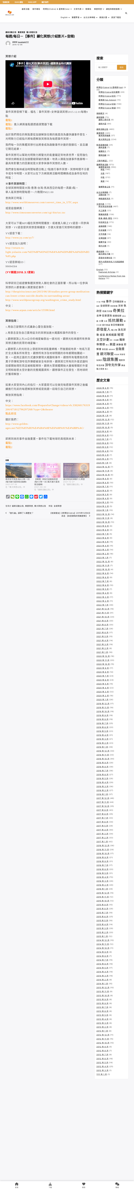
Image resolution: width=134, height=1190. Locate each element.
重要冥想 (98, 9)
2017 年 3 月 (102, 834)
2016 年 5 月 (102, 873)
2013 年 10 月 (102, 995)
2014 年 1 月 (102, 983)
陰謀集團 (110, 359)
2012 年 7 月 (102, 1054)
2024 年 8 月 (102, 483)
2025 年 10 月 (103, 427)
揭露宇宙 (102, 242)
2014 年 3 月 (102, 976)
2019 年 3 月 (102, 739)
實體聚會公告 (104, 187)
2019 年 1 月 (102, 747)
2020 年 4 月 (102, 688)
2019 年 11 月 (102, 707)
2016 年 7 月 (102, 865)
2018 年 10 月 (102, 759)
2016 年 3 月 (102, 881)
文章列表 (78, 9)
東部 (103, 181)
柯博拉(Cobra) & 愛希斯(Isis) (56, 9)
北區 (103, 173)
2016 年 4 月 (102, 877)
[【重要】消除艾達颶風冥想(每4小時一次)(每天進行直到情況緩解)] (47, 470)
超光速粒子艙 (104, 254)
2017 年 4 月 (102, 830)
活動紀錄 (102, 195)
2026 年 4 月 (102, 404)
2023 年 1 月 (102, 558)
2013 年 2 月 (102, 1027)
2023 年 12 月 (103, 514)
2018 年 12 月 (102, 751)
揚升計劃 (102, 246)
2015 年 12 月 (102, 893)
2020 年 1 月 (102, 699)
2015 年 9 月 (102, 905)
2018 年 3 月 (102, 786)
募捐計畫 (103, 17)
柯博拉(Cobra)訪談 (107, 104)
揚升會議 (106, 325)
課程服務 (100, 117)
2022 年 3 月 (102, 597)
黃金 (123, 365)
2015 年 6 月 (102, 916)
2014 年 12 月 (102, 940)
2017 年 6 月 (102, 822)
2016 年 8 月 (102, 861)
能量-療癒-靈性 (105, 218)
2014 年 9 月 (102, 952)
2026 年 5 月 (102, 400)
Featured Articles (107, 272)
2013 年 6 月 (102, 1011)
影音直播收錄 (102, 145)
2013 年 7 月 (102, 1007)
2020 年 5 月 (102, 684)
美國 (113, 344)
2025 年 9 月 (102, 431)
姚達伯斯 (117, 315)
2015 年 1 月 (102, 936)
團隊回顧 (102, 155)
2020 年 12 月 (103, 656)
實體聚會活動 (102, 164)
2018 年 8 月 (102, 767)
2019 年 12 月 (102, 703)
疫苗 (102, 334)
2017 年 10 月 (102, 806)
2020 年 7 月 (102, 676)
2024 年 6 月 (102, 490)
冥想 (120, 305)
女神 (98, 315)
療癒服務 (100, 251)
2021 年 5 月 (102, 636)
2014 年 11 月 (102, 944)
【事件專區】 (102, 161)
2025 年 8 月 (102, 435)
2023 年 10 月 (103, 522)
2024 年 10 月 (103, 475)
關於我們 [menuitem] (45, 2)
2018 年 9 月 (102, 763)
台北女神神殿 (89, 17)
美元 (107, 345)
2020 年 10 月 (103, 664)
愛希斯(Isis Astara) (107, 100)
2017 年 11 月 (102, 802)
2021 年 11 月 (102, 613)
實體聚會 (76, 17)
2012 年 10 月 (102, 1043)
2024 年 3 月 (102, 502)
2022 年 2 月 (102, 601)
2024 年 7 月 (102, 486)
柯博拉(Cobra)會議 (107, 108)
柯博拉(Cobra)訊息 (107, 96)
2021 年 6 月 (102, 632)
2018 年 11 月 (102, 755)
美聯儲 (119, 344)
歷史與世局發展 (105, 206)
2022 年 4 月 (102, 593)
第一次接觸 (114, 340)
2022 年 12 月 (103, 561)
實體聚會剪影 (104, 167)
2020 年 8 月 (102, 672)
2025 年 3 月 (102, 455)
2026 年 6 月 (102, 396)
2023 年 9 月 (102, 526)
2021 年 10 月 (102, 617)
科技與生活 (103, 222)
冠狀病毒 (114, 306)
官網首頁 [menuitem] (6, 2)
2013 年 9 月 (102, 999)
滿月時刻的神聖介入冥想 (74, 479)
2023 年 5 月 (102, 542)
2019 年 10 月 (102, 711)
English (99, 269)
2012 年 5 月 (102, 1062)
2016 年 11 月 (102, 849)
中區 (103, 177)
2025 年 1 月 (102, 463)
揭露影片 (102, 151)
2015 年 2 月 (102, 932)
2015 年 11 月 (102, 897)
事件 (109, 301)
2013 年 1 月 (102, 1031)
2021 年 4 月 (102, 640)
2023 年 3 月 (102, 550)
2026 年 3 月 (102, 408)
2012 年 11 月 (102, 1039)
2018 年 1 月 (102, 794)
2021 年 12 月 (102, 609)
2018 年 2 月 (102, 790)
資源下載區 (116, 17)
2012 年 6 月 (102, 1059)
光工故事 (102, 210)
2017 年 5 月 (102, 826)
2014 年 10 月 (102, 948)
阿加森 (116, 354)
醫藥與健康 (103, 214)
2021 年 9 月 (102, 621)
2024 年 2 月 (102, 506)
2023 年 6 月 (102, 538)
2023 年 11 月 (102, 518)
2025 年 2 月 (102, 459)
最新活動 (26, 9)
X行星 (98, 302)
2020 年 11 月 (102, 660)
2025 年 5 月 (102, 447)
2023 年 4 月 (102, 546)
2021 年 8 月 (102, 625)
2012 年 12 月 (102, 1035)
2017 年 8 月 (102, 814)
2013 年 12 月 (102, 987)
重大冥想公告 (31, 32)
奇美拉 (119, 310)
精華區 (88, 9)
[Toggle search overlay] (126, 13)
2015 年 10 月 (102, 901)
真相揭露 (111, 334)
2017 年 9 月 (102, 810)
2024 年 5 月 (102, 494)
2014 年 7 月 (102, 960)
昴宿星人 (103, 329)
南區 (103, 169)
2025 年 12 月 (103, 419)
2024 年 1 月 (102, 510)
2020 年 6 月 (102, 680)
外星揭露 (102, 230)
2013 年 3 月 (102, 1023)
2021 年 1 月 (102, 652)
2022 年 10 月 (103, 569)
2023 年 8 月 (102, 530)
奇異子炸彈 (107, 311)
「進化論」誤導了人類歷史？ (21, 513)
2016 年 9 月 (102, 857)
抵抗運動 (115, 320)
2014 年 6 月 (102, 964)
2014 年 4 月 (102, 972)
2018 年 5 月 (102, 778)
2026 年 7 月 (102, 392)
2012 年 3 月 (102, 1070)
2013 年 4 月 (102, 1019)
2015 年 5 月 (102, 920)
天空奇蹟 (102, 234)
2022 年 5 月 (102, 589)
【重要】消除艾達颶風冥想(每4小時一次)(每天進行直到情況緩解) (47, 481)
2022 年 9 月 (102, 573)
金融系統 (112, 349)
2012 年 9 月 (102, 1047)
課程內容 (102, 124)
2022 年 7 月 (102, 581)
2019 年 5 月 (102, 731)
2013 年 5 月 (102, 1015)
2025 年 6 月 (102, 443)
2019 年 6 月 (102, 727)
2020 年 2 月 (102, 696)
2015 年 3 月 (102, 928)
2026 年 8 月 (102, 388)
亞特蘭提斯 (118, 301)
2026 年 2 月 (102, 412)
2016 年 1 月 (102, 889)
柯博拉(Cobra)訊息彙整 (109, 92)
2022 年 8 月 (102, 577)
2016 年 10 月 (102, 853)
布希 (105, 321)
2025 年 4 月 (102, 451)
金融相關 (102, 226)
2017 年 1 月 (102, 841)
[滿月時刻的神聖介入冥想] (76, 470)
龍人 (106, 369)
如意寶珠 (107, 315)
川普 (101, 321)
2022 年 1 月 (102, 605)
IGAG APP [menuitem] (32, 2)
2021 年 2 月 (102, 648)
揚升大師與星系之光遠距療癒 (111, 262)
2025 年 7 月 (102, 439)
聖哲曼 (105, 349)
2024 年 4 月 (102, 498)
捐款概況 (100, 113)
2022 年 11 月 (102, 565)
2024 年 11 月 (102, 471)
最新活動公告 (10, 32)
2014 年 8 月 (102, 956)
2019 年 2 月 (102, 743)
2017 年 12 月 (102, 798)
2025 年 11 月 (102, 423)
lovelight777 (23, 42)
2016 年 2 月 (102, 885)
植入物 (114, 330)
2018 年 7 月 (102, 771)
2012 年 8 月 (102, 1051)
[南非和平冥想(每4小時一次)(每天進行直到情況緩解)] (18, 470)
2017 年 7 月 (102, 818)
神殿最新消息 (104, 198)
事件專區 (36, 9)
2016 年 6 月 (102, 869)
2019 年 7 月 (102, 723)
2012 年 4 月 (102, 1066)
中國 (103, 302)
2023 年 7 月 (102, 534)
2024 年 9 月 (102, 479)
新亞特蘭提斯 (117, 325)
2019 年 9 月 (102, 715)
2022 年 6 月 (102, 585)
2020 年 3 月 (102, 692)
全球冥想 (58, 506)
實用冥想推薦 (104, 135)
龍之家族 (100, 369)
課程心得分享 (104, 120)
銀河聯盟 (107, 354)
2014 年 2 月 (102, 980)
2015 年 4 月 (102, 924)
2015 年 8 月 (102, 908)
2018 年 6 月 (102, 774)
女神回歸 (102, 238)
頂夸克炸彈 (113, 365)
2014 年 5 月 (102, 968)
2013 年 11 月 (102, 991)
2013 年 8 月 (102, 1003)
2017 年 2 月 (102, 838)
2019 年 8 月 (102, 719)
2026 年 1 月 (102, 415)
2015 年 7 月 (102, 913)
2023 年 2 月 (102, 554)
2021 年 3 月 (102, 644)
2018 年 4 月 (102, 782)
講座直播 (102, 147)
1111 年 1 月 (101, 1074)
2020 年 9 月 (102, 668)
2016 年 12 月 (102, 845)
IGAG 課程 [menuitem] (19, 2)
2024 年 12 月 (103, 467)
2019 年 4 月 (102, 735)
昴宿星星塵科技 (105, 258)
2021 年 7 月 (102, 628)
